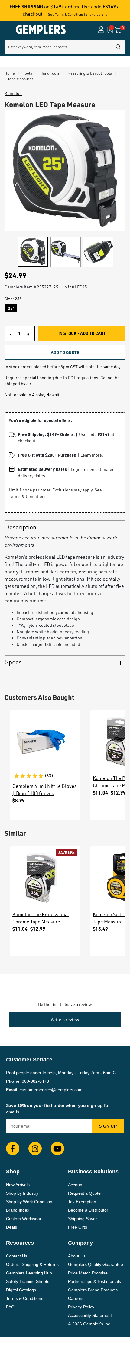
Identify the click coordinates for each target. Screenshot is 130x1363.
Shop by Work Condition (29, 1201)
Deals (11, 1227)
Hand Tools (49, 73)
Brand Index (17, 1210)
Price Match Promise (88, 1272)
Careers (75, 1298)
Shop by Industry (22, 1193)
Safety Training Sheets (27, 1281)
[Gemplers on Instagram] (35, 1148)
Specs (13, 662)
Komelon (13, 93)
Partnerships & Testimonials (94, 1281)
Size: (13, 298)
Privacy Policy (81, 1306)
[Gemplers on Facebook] (12, 1148)
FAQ (10, 1306)
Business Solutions (93, 1172)
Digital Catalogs (21, 1289)
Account (75, 1184)
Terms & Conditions (69, 14)
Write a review (65, 1019)
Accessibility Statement (90, 1315)
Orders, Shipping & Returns (32, 1264)
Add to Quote (65, 352)
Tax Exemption (82, 1201)
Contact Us (16, 1255)
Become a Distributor (88, 1210)
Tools (27, 73)
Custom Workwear (23, 1218)
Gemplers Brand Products (93, 1289)
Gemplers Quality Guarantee (95, 1264)
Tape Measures (20, 78)
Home (10, 73)
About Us (77, 1255)
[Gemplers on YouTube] (57, 1148)
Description (20, 527)
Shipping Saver (82, 1218)
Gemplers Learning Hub (29, 1272)
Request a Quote (84, 1193)
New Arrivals (18, 1184)
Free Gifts (77, 1227)
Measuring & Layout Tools (89, 73)
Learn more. (91, 454)
